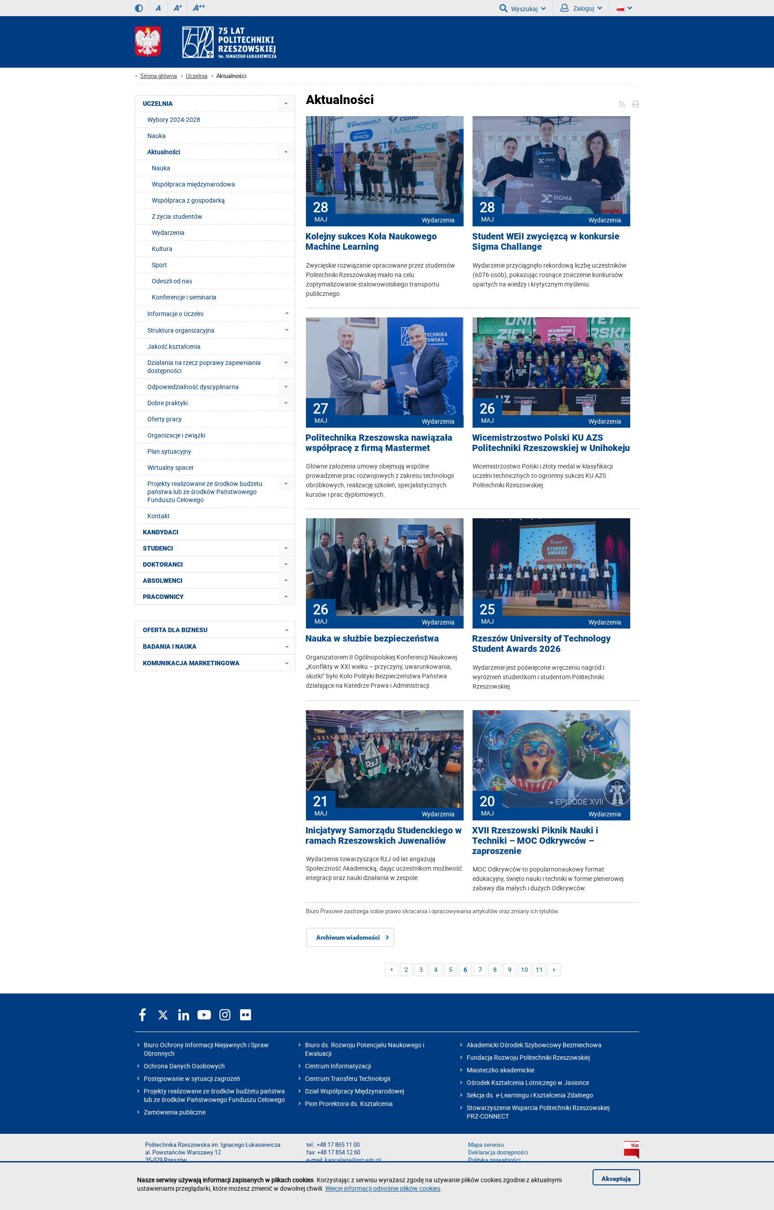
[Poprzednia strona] (391, 969)
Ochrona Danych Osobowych (184, 1066)
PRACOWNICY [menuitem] (163, 596)
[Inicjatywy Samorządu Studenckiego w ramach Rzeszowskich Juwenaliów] (385, 760)
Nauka (161, 168)
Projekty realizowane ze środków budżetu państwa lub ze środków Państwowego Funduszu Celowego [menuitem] (204, 491)
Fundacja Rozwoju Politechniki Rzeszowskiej (528, 1057)
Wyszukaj (524, 8)
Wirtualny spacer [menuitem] (170, 467)
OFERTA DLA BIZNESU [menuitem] (175, 629)
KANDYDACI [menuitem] (160, 532)
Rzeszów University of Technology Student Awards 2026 (541, 643)
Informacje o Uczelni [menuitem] (175, 313)
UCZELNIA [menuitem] (158, 103)
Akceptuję (616, 1178)
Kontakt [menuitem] (158, 516)
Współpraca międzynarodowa (193, 184)
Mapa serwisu (486, 1145)
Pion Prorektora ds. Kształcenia (349, 1103)
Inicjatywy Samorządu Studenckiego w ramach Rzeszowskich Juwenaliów (383, 835)
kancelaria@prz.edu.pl (353, 1160)
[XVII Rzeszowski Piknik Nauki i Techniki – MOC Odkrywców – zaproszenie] (551, 760)
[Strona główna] (205, 42)
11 (539, 969)
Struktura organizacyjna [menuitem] (181, 330)
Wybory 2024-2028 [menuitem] (173, 119)
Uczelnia (196, 76)
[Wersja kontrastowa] (139, 8)
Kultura (162, 248)
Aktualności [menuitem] (163, 151)
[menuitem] (286, 103)
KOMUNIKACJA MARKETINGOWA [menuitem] (191, 663)
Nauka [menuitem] (156, 135)
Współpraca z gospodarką (188, 200)
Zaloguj (583, 8)
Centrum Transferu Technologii (347, 1078)
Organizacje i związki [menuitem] (176, 435)
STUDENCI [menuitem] (158, 548)
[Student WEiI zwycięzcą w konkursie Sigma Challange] (551, 166)
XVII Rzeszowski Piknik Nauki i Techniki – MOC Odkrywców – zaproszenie (535, 840)
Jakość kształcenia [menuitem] (174, 346)
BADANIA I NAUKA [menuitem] (170, 646)
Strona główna (158, 76)
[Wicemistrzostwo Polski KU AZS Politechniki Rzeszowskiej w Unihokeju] (551, 367)
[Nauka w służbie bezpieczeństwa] (385, 568)
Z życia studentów (177, 216)
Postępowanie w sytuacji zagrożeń (192, 1078)
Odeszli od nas (172, 281)
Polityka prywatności (494, 1160)
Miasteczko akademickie (500, 1070)
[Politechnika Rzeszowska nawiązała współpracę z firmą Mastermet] (385, 367)
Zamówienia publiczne (175, 1112)
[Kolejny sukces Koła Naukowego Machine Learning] (385, 166)
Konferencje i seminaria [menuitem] (184, 297)
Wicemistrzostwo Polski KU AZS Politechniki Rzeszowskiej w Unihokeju (551, 443)
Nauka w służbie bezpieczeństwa (372, 638)
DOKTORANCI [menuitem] (163, 564)
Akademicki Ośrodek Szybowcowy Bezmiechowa (534, 1045)
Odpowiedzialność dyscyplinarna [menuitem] (193, 386)
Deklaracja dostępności (498, 1152)
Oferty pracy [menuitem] (164, 419)
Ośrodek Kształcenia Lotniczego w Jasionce (528, 1082)
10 (524, 969)
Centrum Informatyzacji (338, 1066)
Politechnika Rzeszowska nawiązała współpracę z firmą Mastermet (378, 443)
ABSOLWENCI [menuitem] (162, 580)
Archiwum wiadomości (348, 937)
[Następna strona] (554, 969)
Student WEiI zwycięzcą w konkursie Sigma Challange (545, 241)
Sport (159, 264)
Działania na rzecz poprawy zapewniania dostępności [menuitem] (204, 366)
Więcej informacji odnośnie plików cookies (382, 1188)
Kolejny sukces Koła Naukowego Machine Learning (371, 241)
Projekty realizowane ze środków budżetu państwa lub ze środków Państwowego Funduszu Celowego (214, 1095)
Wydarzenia (438, 220)
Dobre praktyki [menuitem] (167, 403)
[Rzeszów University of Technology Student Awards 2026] (551, 568)
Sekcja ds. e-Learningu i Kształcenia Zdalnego (530, 1095)
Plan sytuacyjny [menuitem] (169, 451)
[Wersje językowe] (624, 8)
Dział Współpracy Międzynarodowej (354, 1091)
